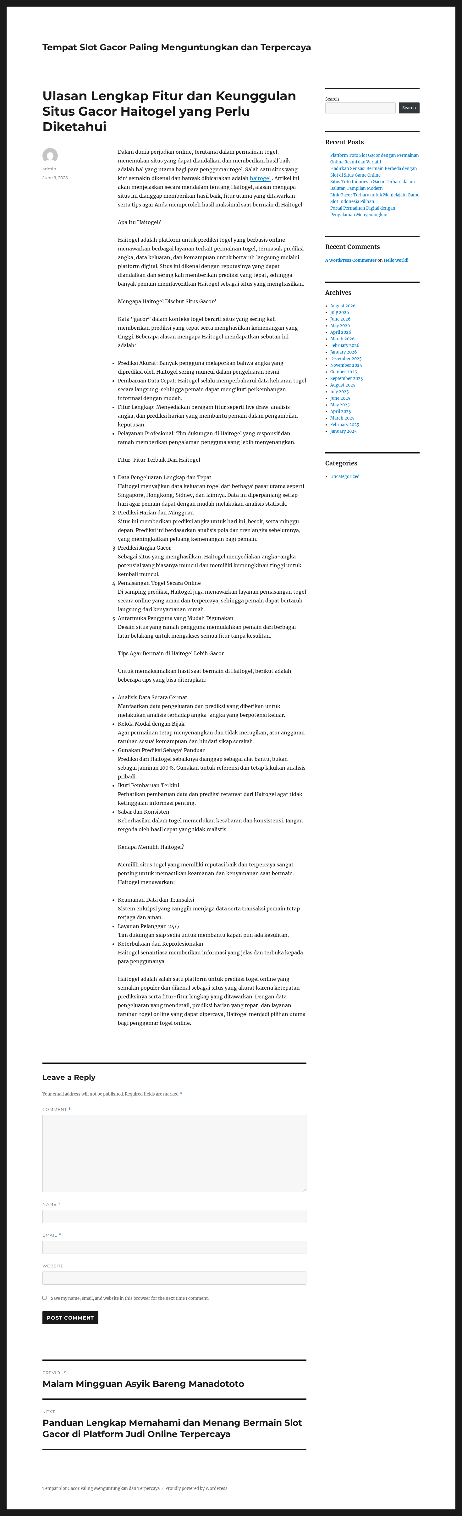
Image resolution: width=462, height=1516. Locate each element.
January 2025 (343, 431)
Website (53, 1265)
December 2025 (346, 358)
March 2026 (342, 339)
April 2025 (340, 411)
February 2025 (344, 424)
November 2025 (346, 365)
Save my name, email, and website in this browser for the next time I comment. (130, 1298)
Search (332, 99)
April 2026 (340, 332)
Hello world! (396, 260)
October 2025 (343, 372)
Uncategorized (345, 476)
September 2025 (346, 378)
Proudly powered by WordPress (196, 1488)
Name (51, 1204)
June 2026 (340, 319)
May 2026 (340, 325)
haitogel (260, 178)
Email (51, 1235)
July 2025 (339, 391)
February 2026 (345, 345)
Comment (56, 1109)
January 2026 (343, 352)
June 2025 (340, 398)
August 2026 (343, 306)
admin (49, 168)
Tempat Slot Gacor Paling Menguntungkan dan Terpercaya (176, 47)
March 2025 (342, 418)
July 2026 (339, 312)
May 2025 (340, 405)
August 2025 (342, 385)
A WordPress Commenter (351, 260)
